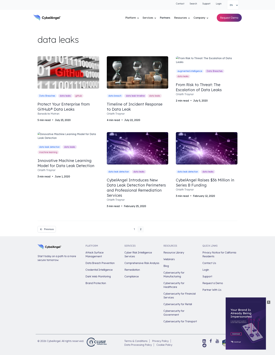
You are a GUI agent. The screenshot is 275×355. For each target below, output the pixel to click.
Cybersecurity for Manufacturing (173, 274)
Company (199, 17)
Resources (180, 17)
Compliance (131, 276)
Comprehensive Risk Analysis (141, 263)
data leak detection (49, 147)
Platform (130, 17)
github (78, 95)
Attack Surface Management (94, 254)
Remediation (132, 269)
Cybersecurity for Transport (180, 321)
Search (193, 3)
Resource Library (173, 252)
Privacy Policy (160, 341)
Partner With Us (211, 289)
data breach (114, 95)
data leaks (65, 95)
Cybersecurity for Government (173, 312)
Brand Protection (95, 283)
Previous (49, 229)
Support (206, 3)
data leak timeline (135, 95)
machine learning (48, 152)
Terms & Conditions (136, 341)
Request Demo (229, 17)
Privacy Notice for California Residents (219, 254)
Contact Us (209, 263)
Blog (166, 265)
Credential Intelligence (99, 269)
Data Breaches (47, 95)
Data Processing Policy (138, 344)
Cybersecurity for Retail (177, 304)
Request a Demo (212, 283)
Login (219, 3)
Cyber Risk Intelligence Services (138, 254)
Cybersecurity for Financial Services (179, 295)
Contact (180, 3)
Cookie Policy (164, 344)
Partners (165, 17)
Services (148, 17)
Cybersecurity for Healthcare (173, 285)
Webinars (169, 259)
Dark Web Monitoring (98, 276)
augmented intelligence (189, 71)
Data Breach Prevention (100, 263)
